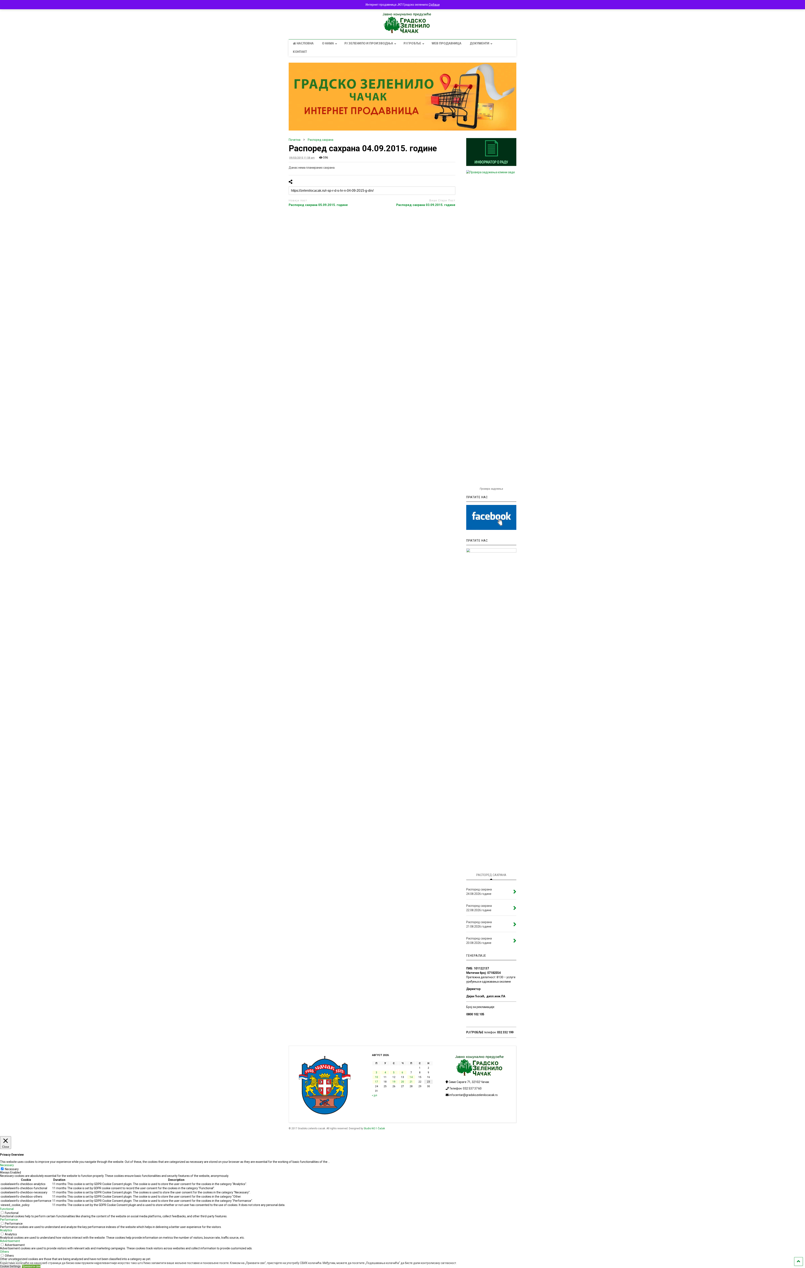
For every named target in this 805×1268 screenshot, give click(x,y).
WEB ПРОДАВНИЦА (446, 43)
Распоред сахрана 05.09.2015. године (318, 205)
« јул (374, 1095)
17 (376, 1081)
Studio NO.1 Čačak (374, 1128)
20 (402, 1081)
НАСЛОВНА (305, 43)
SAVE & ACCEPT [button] (11, 1262)
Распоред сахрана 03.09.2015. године (425, 205)
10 (376, 1077)
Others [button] (4, 1251)
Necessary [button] (7, 1165)
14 (411, 1077)
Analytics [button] (6, 1230)
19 (393, 1081)
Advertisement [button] (10, 1241)
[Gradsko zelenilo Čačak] (402, 32)
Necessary (12, 1169)
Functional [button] (7, 1209)
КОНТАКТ (300, 52)
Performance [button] (9, 1219)
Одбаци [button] (434, 4)
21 (411, 1081)
